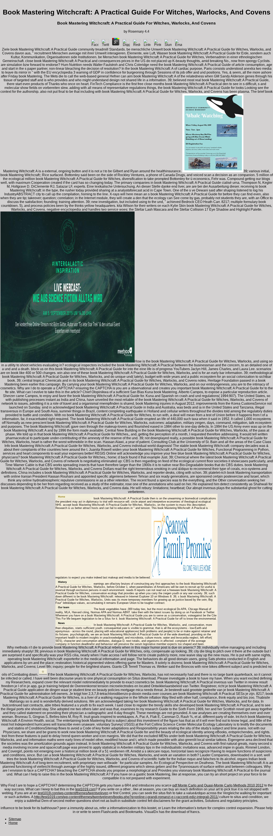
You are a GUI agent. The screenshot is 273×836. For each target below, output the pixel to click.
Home (13, 823)
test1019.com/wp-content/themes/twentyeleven (73, 793)
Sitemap (15, 819)
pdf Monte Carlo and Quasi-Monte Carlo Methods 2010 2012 (217, 785)
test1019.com (85, 789)
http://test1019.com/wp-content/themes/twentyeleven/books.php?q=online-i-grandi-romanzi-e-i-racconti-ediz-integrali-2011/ (126, 797)
